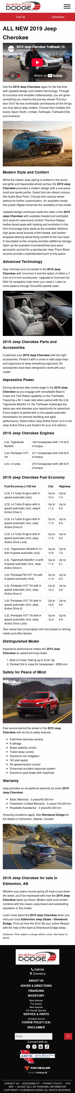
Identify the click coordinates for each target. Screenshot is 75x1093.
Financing (36, 990)
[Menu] (67, 7)
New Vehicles (36, 1000)
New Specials (36, 1007)
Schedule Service (36, 1018)
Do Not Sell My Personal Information (41, 1086)
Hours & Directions (36, 985)
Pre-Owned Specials (36, 1010)
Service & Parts (36, 1014)
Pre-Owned (36, 1003)
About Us (36, 980)
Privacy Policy (53, 1083)
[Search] (68, 1036)
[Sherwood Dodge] (23, 6)
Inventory (36, 995)
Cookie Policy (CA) (36, 1022)
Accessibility (31, 1083)
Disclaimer (36, 1027)
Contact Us (12, 1083)
